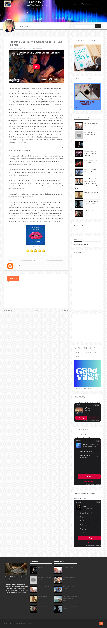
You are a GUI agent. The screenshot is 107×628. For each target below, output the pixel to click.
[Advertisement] (87, 328)
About (74, 4)
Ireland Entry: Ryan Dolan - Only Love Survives (90, 153)
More (97, 4)
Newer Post (8, 310)
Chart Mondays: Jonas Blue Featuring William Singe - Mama (70, 598)
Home (65, 4)
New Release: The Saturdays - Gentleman (90, 162)
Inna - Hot (87, 142)
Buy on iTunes (36, 246)
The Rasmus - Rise (80, 499)
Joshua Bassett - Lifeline (92, 402)
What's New (85, 4)
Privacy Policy (28, 623)
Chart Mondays (79, 435)
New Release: (78, 402)
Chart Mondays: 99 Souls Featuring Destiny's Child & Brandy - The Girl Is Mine (86, 183)
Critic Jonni (21, 623)
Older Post (64, 310)
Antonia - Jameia (89, 211)
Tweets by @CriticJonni (81, 244)
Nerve (29, 113)
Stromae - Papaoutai (91, 192)
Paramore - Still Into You (44, 586)
